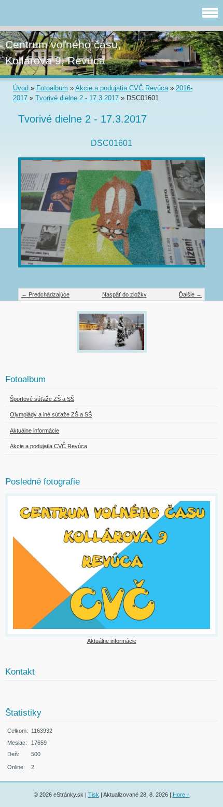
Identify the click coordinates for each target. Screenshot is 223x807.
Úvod (21, 88)
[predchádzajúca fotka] (35, 217)
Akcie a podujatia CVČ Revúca (121, 88)
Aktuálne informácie (111, 641)
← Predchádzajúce (45, 294)
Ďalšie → (190, 294)
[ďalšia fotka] (188, 217)
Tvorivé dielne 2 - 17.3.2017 (77, 98)
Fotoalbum (52, 88)
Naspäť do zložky (124, 294)
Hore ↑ (181, 794)
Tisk (93, 794)
